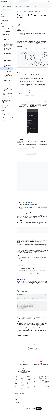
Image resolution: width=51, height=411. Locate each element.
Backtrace (27, 95)
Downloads (9, 6)
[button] (6, 26)
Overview (3, 6)
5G (21, 388)
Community (34, 6)
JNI (41, 215)
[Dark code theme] (46, 51)
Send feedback (43, 15)
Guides (21, 6)
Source (16, 384)
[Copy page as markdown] (26, 18)
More (11, 1)
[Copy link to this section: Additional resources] (30, 335)
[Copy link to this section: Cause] (21, 72)
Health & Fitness (22, 383)
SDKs (42, 41)
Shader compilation (22, 84)
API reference (41, 385)
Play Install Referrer (20, 281)
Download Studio (40, 387)
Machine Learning (22, 380)
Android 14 (34, 383)
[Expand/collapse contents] (22, 20)
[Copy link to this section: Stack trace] (23, 46)
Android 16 (34, 379)
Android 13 (34, 384)
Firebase (16, 399)
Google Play (25, 11)
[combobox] (24, 1)
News (15, 386)
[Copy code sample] (47, 51)
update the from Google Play (32, 101)
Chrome (16, 397)
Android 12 (34, 386)
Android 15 (34, 381)
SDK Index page (26, 327)
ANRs (20, 341)
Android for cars (28, 385)
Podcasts (16, 389)
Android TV (28, 387)
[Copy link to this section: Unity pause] (24, 139)
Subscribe (39, 408)
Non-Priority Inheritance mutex (33, 223)
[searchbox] (6, 9)
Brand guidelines (24, 406)
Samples (15, 6)
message (34, 264)
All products (17, 402)
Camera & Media (22, 385)
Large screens (29, 379)
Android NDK (41, 389)
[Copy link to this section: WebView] (23, 39)
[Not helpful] (47, 11)
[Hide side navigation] (12, 409)
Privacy (22, 387)
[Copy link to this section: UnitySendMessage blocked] (34, 213)
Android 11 (34, 387)
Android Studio (43, 1)
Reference (27, 6)
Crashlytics (33, 95)
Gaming (22, 378)
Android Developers (19, 11)
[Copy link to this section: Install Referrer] (26, 279)
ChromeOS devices (28, 383)
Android (16, 379)
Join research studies (47, 387)
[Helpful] (45, 11)
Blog (15, 388)
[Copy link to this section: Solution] (21, 88)
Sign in (48, 1)
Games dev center (5, 4)
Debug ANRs (21, 339)
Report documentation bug (47, 381)
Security (16, 383)
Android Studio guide (41, 381)
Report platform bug (47, 379)
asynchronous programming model (32, 207)
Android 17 (34, 378)
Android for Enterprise (16, 381)
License (19, 406)
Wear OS (28, 380)
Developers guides (40, 383)
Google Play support (47, 384)
